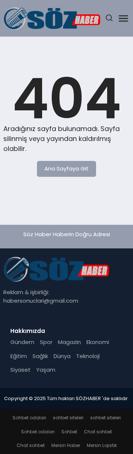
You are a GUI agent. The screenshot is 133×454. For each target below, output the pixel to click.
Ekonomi (97, 342)
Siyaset (20, 370)
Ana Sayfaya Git (66, 168)
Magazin (69, 342)
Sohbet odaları (29, 418)
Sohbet (69, 432)
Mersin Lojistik (102, 445)
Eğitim (18, 356)
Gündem (22, 342)
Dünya (62, 356)
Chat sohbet (98, 432)
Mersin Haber (65, 445)
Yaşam (45, 370)
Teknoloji (88, 356)
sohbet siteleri (68, 418)
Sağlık (40, 356)
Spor (46, 342)
